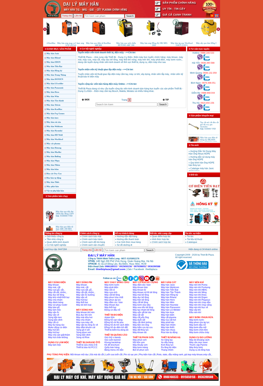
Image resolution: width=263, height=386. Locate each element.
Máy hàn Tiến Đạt (54, 66)
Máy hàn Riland (53, 58)
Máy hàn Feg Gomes (55, 113)
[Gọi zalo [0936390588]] (207, 69)
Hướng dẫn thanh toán (128, 239)
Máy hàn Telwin (53, 105)
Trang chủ (67, 15)
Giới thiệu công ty (55, 236)
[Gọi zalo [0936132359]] (207, 79)
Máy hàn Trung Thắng (56, 75)
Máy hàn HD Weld (55, 135)
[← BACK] (86, 99)
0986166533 (111, 266)
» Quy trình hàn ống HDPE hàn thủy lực (201, 161)
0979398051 (140, 266)
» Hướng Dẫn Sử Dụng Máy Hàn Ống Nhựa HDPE (202, 150)
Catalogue (192, 242)
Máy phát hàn (53, 186)
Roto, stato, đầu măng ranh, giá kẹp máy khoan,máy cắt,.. (184, 354)
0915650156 (125, 266)
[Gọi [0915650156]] (200, 109)
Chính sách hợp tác (161, 242)
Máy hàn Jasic (53, 53)
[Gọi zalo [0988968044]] (207, 99)
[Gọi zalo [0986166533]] (207, 59)
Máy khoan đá (140, 332)
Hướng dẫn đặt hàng (127, 236)
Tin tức (190, 236)
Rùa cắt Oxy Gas (54, 173)
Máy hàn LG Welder (170, 310)
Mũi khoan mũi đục (79, 354)
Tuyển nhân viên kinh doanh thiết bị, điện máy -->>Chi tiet (106, 52)
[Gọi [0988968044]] (200, 99)
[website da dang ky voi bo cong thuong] (191, 270)
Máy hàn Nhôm (53, 165)
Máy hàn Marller (54, 152)
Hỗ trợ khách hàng (124, 233)
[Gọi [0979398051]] (200, 89)
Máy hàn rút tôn (54, 122)
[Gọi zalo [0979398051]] (207, 89)
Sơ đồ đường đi (124, 245)
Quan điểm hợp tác (161, 236)
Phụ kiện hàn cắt (147, 354)
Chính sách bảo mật (91, 236)
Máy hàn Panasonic (55, 88)
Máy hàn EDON (53, 62)
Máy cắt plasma (53, 143)
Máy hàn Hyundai (54, 131)
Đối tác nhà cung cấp (160, 233)
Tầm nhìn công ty (55, 239)
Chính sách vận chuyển (93, 245)
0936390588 (154, 266)
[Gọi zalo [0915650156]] (207, 109)
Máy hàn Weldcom (55, 126)
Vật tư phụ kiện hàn (55, 191)
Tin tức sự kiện (193, 233)
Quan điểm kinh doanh (58, 242)
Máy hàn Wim (53, 96)
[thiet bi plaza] (54, 271)
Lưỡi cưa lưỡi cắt (113, 354)
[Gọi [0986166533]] (200, 59)
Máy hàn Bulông (54, 156)
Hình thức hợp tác (160, 239)
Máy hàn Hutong (54, 148)
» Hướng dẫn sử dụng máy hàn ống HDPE (202, 156)
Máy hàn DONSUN (55, 79)
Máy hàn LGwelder (55, 83)
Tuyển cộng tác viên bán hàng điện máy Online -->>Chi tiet (107, 84)
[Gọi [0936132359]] (200, 79)
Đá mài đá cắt (97, 354)
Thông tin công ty (53, 233)
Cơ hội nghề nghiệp (56, 245)
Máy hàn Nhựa (53, 161)
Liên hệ (78, 15)
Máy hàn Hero (53, 92)
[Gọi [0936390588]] (200, 69)
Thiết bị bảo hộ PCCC (87, 347)
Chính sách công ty (89, 233)
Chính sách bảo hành (92, 239)
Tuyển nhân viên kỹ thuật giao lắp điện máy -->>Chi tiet (105, 69)
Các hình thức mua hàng (129, 242)
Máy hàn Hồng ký (54, 71)
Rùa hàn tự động (54, 178)
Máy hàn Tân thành (55, 101)
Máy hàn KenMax (54, 109)
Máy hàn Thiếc (53, 182)
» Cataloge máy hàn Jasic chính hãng (201, 167)
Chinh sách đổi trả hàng (93, 242)
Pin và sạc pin (130, 354)
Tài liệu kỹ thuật (194, 239)
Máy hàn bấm (53, 169)
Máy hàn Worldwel (55, 139)
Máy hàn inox (53, 118)
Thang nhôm (167, 350)
